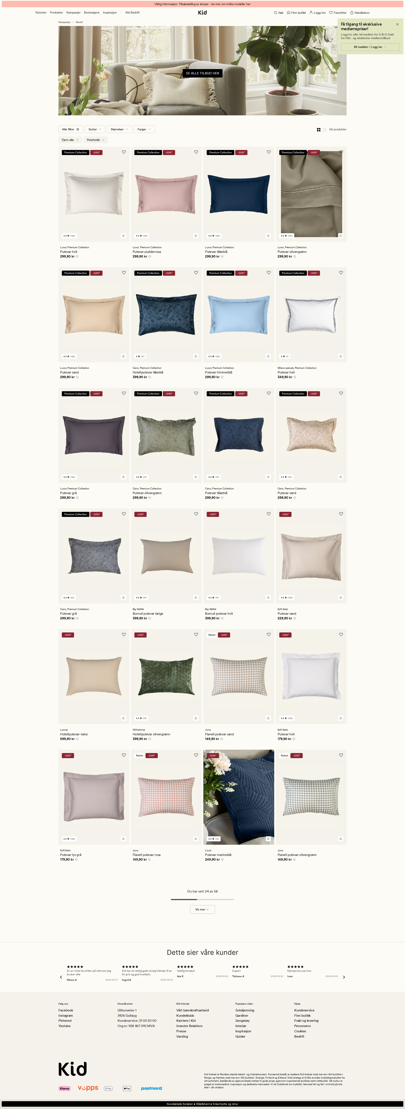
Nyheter (41, 12)
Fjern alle (68, 140)
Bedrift (299, 1036)
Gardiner (241, 1016)
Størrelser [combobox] (117, 129)
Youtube (64, 1026)
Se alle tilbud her (202, 73)
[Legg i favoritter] (123, 152)
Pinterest (65, 1021)
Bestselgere (92, 12)
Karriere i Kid (186, 1021)
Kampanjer (73, 12)
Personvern (302, 1026)
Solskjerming (244, 1010)
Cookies (300, 1031)
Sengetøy (242, 1021)
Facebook (65, 1010)
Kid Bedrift (133, 12)
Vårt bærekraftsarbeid (192, 1010)
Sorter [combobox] (93, 129)
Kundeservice (304, 1010)
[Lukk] (397, 24)
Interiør (240, 1026)
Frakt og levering (306, 1021)
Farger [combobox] (142, 129)
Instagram (65, 1016)
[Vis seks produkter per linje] (324, 129)
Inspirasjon (110, 12)
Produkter (56, 12)
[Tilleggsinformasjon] (76, 257)
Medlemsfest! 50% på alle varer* (202, 4)
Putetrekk (93, 140)
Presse (181, 1031)
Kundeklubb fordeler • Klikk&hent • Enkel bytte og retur (202, 1104)
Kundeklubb (185, 1016)
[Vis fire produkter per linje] (318, 129)
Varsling (182, 1036)
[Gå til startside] (202, 12)
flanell (79, 22)
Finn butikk (302, 1016)
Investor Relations (189, 1026)
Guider (240, 1036)
